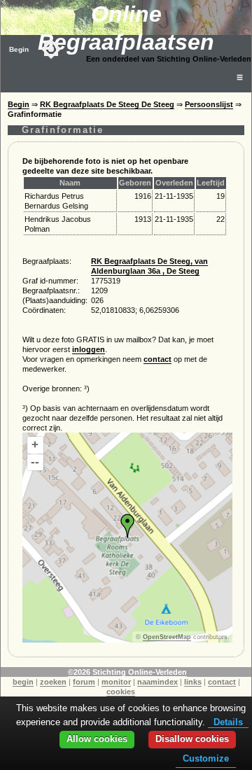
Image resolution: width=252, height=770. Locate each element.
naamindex (157, 682)
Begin (19, 49)
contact (158, 359)
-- (35, 461)
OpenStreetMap (167, 637)
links (193, 682)
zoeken (53, 682)
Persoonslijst (209, 104)
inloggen (88, 349)
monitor (116, 682)
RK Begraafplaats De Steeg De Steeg (107, 104)
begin (23, 682)
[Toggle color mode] (51, 49)
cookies (120, 691)
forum (84, 682)
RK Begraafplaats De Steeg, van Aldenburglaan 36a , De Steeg (149, 266)
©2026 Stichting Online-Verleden (127, 672)
